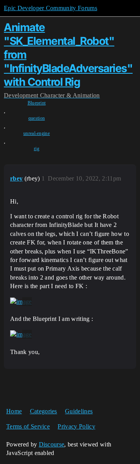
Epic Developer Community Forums (50, 8)
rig (36, 148)
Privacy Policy (76, 426)
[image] (21, 301)
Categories (43, 411)
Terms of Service (28, 426)
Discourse (52, 444)
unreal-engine (36, 133)
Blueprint (37, 103)
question (36, 118)
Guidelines (79, 411)
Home (14, 411)
